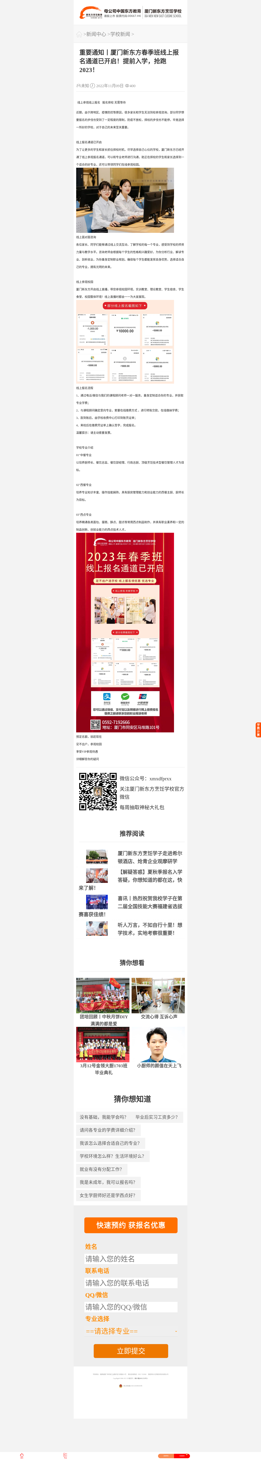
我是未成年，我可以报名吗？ (108, 1182)
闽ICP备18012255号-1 (141, 1378)
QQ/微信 (96, 1295)
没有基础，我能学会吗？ (104, 1117)
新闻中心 (96, 34)
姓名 (91, 1246)
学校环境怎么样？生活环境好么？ (113, 1156)
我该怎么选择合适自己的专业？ (111, 1143)
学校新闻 (120, 34)
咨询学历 (166, 1456)
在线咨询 (183, 1455)
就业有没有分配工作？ (102, 1169)
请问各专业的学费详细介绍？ (108, 1130)
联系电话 (97, 1271)
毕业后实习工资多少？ (157, 1117)
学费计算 (258, 729)
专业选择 (97, 1319)
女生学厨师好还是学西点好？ (108, 1195)
